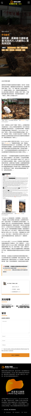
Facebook (8, 412)
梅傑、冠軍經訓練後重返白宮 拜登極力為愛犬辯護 (22, 306)
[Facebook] (4, 412)
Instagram (17, 412)
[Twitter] (22, 412)
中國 (18, 47)
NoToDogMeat (11, 47)
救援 (3, 50)
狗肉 (7, 50)
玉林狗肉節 (18, 50)
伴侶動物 (6, 35)
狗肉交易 (12, 50)
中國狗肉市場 (24, 47)
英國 (24, 50)
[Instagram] (13, 412)
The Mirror (23, 120)
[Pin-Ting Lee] (5, 283)
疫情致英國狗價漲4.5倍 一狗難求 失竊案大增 (8, 306)
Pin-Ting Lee (13, 283)
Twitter (25, 412)
